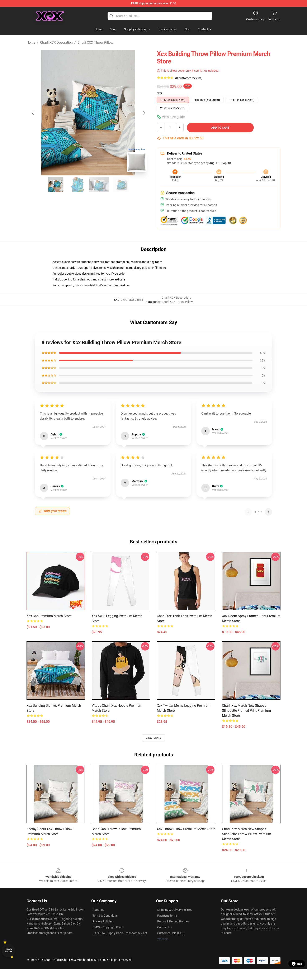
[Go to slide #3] (99, 184)
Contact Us (164, 927)
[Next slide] (143, 112)
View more (154, 737)
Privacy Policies (103, 921)
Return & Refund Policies (173, 921)
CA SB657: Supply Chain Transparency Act (120, 933)
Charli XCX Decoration (56, 42)
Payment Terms (167, 915)
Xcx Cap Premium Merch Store (49, 616)
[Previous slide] (33, 112)
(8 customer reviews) (188, 78)
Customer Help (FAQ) (171, 933)
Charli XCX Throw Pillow (95, 42)
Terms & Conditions (105, 915)
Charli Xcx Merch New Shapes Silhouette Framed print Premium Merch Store (246, 711)
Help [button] (299, 963)
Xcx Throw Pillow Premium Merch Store (186, 829)
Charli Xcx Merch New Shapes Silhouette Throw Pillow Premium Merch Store (246, 834)
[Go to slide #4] (121, 184)
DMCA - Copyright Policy (108, 927)
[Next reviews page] (268, 512)
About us (98, 909)
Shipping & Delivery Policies (174, 909)
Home (31, 42)
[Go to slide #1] (56, 184)
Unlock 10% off (8, 950)
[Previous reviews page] (248, 512)
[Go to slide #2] (77, 184)
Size (159, 93)
